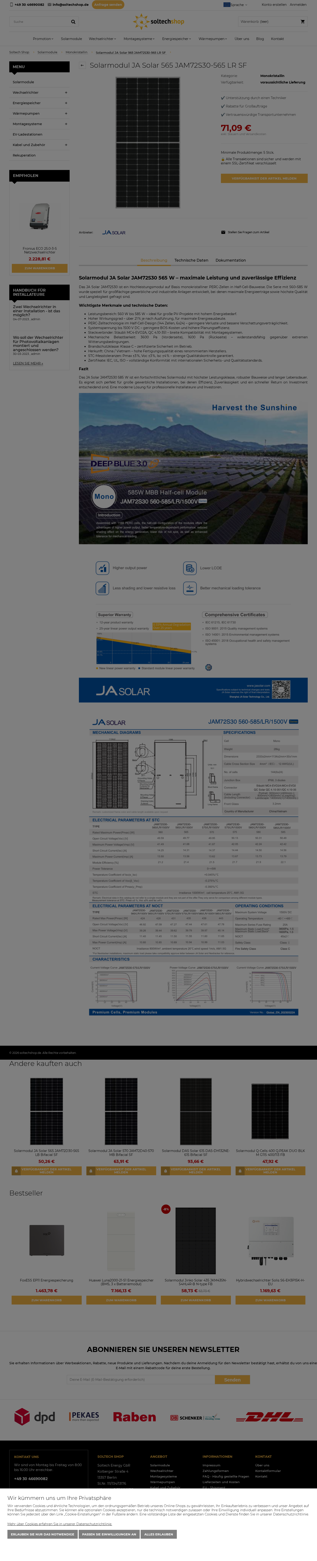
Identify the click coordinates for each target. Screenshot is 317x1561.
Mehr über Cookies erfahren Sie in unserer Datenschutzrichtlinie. (59, 1524)
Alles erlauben (158, 1534)
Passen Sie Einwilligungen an (109, 1534)
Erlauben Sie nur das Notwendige (42, 1534)
